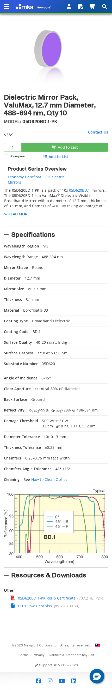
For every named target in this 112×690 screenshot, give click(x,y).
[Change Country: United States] (97, 645)
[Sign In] (69, 6)
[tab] (56, 205)
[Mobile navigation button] (6, 6)
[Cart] (92, 6)
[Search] (104, 6)
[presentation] (56, 345)
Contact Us (98, 132)
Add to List (58, 157)
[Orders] (80, 6)
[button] (97, 676)
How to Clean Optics (49, 479)
